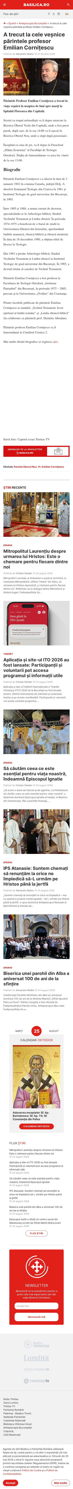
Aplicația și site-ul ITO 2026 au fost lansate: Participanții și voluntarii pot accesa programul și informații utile (36, 667)
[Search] (68, 4)
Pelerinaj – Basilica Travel (17, 1413)
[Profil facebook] (49, 14)
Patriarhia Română (13, 1409)
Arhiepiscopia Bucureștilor (33, 23)
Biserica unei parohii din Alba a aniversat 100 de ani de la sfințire (36, 978)
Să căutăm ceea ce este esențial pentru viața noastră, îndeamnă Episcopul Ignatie (35, 774)
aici (55, 341)
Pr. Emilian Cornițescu (51, 466)
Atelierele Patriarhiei (14, 1416)
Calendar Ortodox (36, 1126)
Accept (10, 1483)
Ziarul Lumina (10, 1402)
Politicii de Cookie (31, 1470)
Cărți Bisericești (12, 1434)
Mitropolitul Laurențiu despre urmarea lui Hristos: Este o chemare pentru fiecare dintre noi (35, 559)
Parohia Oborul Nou (25, 466)
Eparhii (12, 23)
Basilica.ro (36, 4)
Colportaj (8, 1431)
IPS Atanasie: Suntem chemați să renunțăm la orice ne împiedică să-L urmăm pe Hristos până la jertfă (35, 876)
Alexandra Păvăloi (25, 990)
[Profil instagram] (59, 14)
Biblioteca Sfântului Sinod (17, 1424)
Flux (17, 1143)
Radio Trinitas (10, 1399)
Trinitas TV (9, 1406)
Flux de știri (10, 14)
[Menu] (4, 4)
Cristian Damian (24, 573)
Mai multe (60, 1483)
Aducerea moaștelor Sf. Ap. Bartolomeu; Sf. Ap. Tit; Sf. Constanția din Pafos (31, 1116)
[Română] (68, 14)
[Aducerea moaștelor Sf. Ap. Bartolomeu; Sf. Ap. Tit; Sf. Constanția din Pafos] (36, 1076)
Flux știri (36, 1233)
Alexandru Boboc (25, 54)
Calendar (36, 1040)
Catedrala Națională (14, 1420)
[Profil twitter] (53, 14)
